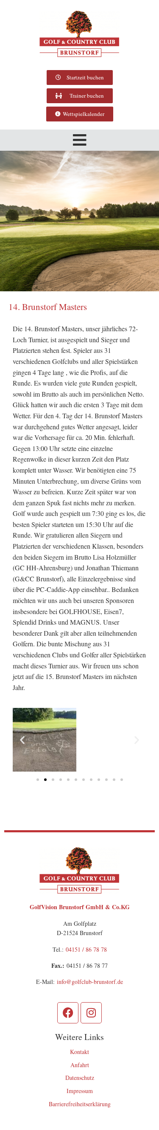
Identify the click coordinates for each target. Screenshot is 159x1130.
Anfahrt (79, 1065)
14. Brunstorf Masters (47, 307)
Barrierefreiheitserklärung (80, 1104)
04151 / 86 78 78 (86, 949)
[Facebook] (67, 1012)
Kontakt (79, 1052)
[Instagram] (91, 1012)
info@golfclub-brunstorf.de (90, 982)
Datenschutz (79, 1078)
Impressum (80, 1091)
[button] (79, 140)
